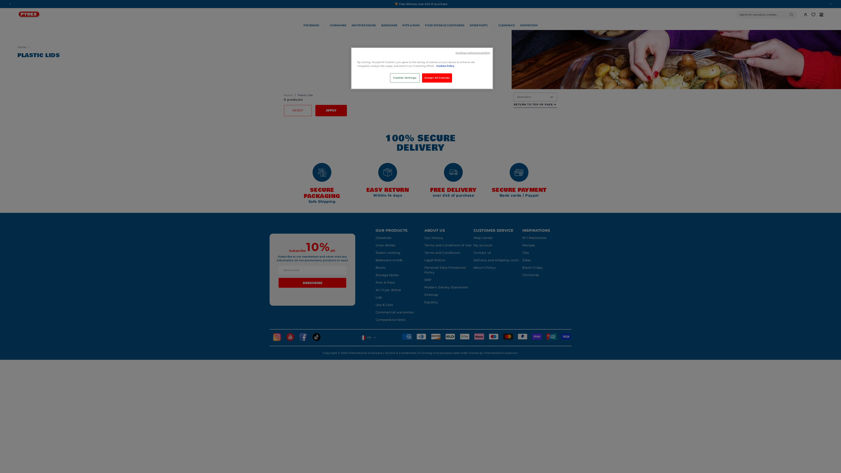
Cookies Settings (404, 77)
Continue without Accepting (473, 52)
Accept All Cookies (437, 77)
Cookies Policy (445, 65)
